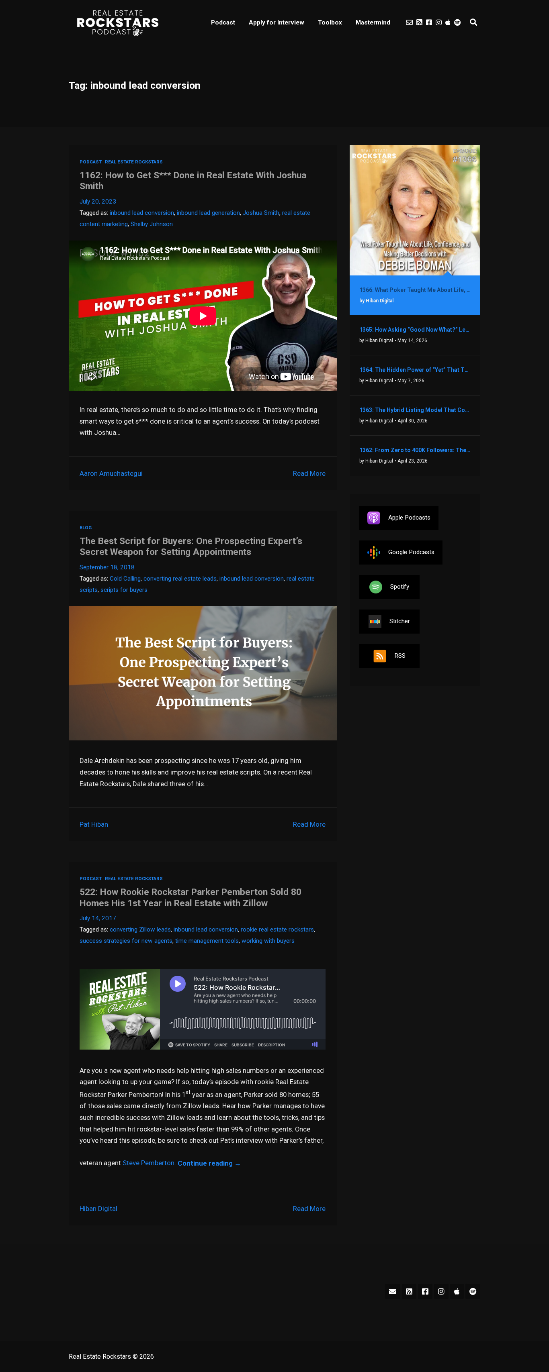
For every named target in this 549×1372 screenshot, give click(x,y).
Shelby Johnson (152, 224)
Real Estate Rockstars (134, 162)
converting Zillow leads (140, 929)
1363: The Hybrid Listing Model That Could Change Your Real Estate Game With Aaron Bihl (415, 410)
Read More (309, 473)
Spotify (399, 586)
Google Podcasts (411, 552)
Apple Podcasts (409, 517)
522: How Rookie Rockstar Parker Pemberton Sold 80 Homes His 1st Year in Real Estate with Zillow (190, 897)
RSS (400, 655)
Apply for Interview (276, 22)
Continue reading (209, 1163)
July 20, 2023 (98, 201)
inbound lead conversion (142, 212)
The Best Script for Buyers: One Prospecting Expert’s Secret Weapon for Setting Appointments (191, 546)
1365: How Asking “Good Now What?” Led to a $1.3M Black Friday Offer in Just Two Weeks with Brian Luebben (415, 329)
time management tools (207, 940)
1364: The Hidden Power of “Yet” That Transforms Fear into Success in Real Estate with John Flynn (415, 370)
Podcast (223, 22)
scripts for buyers (123, 589)
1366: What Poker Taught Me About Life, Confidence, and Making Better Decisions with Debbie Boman (415, 290)
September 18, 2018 (107, 567)
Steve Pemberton (148, 1163)
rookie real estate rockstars (277, 929)
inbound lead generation (208, 212)
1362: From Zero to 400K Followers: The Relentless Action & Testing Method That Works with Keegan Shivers (415, 450)
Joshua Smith (261, 212)
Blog (86, 527)
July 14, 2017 (98, 918)
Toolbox (330, 22)
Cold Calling (125, 578)
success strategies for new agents (126, 940)
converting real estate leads (180, 578)
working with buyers (268, 940)
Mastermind (373, 22)
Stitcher (399, 621)
